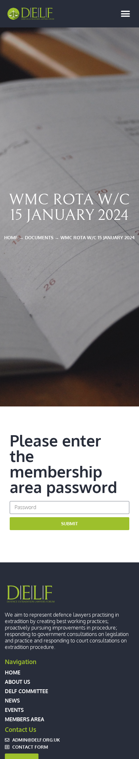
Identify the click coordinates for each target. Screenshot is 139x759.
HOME (11, 237)
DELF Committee (26, 691)
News (12, 700)
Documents (39, 237)
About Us (17, 682)
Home (12, 672)
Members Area (24, 719)
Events (14, 710)
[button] (125, 13)
